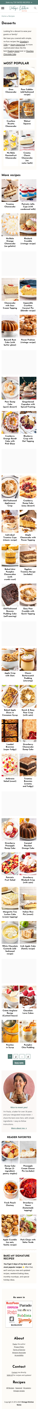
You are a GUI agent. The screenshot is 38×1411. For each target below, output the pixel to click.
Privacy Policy (19, 1347)
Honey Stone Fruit (17, 44)
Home (4, 16)
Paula (15, 1344)
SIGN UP (10, 1375)
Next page (19, 1062)
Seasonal (18, 1388)
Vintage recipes (19, 1391)
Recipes (11, 16)
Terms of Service (19, 1350)
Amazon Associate (19, 1353)
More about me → (19, 1128)
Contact (14, 1372)
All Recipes (10, 1388)
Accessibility (19, 1355)
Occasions (27, 1388)
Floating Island (13, 51)
